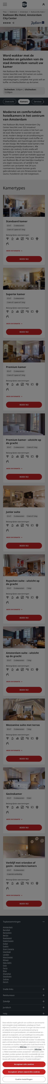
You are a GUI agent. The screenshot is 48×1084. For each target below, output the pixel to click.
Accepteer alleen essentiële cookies (24, 1072)
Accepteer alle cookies (24, 1064)
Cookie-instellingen (23, 1079)
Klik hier (23, 1047)
